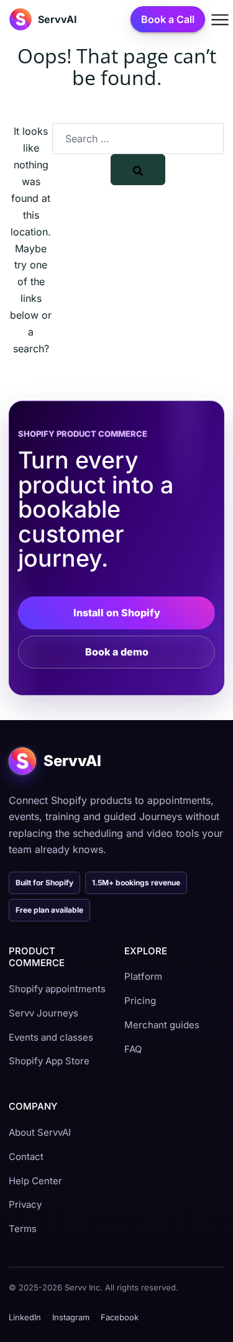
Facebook (120, 1317)
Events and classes (51, 1037)
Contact (26, 1156)
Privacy (25, 1204)
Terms (23, 1229)
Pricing (140, 1001)
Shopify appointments (57, 989)
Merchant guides (161, 1025)
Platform (143, 976)
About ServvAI (40, 1132)
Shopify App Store (49, 1061)
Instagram (70, 1317)
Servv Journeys (43, 1013)
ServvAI (57, 19)
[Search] (138, 169)
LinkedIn (25, 1317)
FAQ (133, 1049)
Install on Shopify (116, 612)
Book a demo (116, 652)
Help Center (35, 1181)
